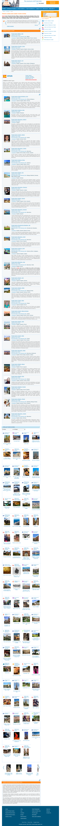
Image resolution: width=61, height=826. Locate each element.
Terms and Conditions (36, 816)
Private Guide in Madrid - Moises (18, 364)
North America (23, 816)
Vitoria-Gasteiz (26, 18)
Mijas (25, 17)
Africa (22, 809)
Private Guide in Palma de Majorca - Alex (19, 96)
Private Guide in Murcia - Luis (17, 60)
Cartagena (21, 15)
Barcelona (14, 15)
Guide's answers (10, 26)
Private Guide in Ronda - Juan (17, 277)
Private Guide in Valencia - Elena (18, 160)
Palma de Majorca (35, 17)
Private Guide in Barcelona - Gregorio (19, 209)
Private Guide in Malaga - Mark (17, 321)
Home (4, 8)
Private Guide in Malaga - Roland (18, 399)
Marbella (22, 17)
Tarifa (14, 18)
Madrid (3, 15)
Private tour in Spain (47, 33)
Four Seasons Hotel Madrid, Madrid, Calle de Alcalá (8, 774)
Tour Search (41, 3)
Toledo (17, 18)
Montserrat (29, 17)
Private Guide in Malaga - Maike (17, 288)
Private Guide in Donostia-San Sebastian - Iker (20, 225)
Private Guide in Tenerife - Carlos (18, 46)
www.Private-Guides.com (37, 824)
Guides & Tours (8, 816)
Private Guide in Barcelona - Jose (18, 262)
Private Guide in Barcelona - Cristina (18, 148)
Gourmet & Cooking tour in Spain (50, 31)
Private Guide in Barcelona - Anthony (18, 119)
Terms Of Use (24, 822)
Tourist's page (52, 1)
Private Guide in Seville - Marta (17, 335)
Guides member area (36, 811)
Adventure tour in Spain (48, 22)
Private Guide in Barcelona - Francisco (19, 187)
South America (23, 818)
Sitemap (48, 811)
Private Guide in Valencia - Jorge (18, 248)
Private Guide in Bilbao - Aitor (17, 33)
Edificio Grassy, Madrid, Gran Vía (19, 773)
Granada (10, 17)
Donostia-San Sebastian (29, 15)
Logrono (14, 17)
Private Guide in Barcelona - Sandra (18, 413)
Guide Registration (36, 809)
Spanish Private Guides (10, 812)
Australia (22, 812)
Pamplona (4, 18)
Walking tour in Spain (48, 37)
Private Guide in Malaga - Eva (17, 172)
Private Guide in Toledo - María (17, 300)
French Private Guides (9, 811)
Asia (21, 811)
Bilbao (17, 15)
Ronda (8, 18)
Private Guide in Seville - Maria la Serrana (19, 311)
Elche (35, 15)
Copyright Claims (36, 822)
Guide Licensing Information (31, 79)
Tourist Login (52, 3)
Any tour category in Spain (49, 20)
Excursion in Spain (47, 29)
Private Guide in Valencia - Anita (17, 110)
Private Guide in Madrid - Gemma (18, 198)
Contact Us (48, 812)
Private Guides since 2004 (11, 3)
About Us (39, 8)
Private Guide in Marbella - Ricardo (18, 386)
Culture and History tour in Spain (50, 27)
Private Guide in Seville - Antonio (18, 134)
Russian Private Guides (10, 814)
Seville (11, 18)
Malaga (18, 17)
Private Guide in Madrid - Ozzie (17, 376)
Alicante (9, 15)
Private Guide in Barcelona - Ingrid (18, 237)
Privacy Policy (30, 822)
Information (34, 814)
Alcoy (6, 15)
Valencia (20, 18)
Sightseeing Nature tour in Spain (50, 35)
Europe (22, 814)
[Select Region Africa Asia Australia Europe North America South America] (50, 13)
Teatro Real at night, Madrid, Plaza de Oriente (29, 774)
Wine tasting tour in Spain (48, 39)
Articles (45, 8)
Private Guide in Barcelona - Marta (18, 350)
